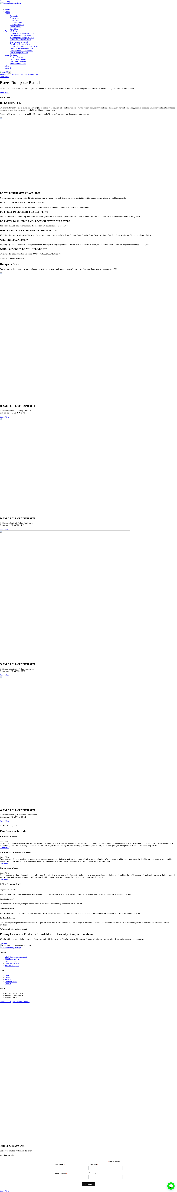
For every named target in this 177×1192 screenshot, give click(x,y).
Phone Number (94, 1173)
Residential (14, 16)
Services (8, 14)
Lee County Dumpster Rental (21, 35)
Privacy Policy (88, 1010)
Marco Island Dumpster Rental (21, 51)
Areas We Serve (11, 31)
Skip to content (5, 1)
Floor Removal (15, 27)
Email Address (61, 1174)
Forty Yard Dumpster (18, 64)
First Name (60, 1164)
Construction (14, 18)
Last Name (93, 1164)
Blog (7, 66)
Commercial (14, 20)
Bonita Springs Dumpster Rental (22, 38)
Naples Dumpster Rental (19, 53)
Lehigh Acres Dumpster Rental (21, 48)
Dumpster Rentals (16, 22)
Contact (8, 68)
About (7, 12)
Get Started (4, 848)
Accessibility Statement (88, 1014)
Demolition (14, 29)
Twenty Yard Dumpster (18, 59)
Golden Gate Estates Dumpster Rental (24, 46)
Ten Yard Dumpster (17, 57)
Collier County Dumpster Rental (22, 33)
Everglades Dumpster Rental (20, 44)
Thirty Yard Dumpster (18, 61)
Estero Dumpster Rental (19, 42)
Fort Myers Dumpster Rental (20, 40)
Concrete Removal (17, 25)
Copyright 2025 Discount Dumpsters (89, 1006)
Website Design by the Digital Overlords (88, 1018)
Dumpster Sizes (11, 55)
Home (7, 9)
